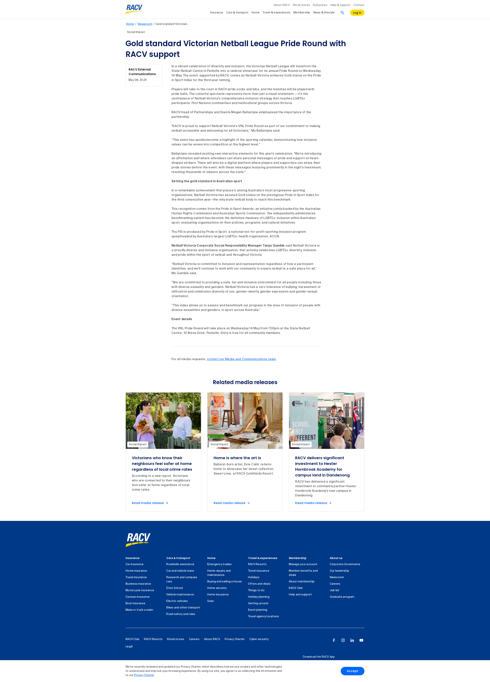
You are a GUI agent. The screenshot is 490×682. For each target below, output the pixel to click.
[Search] (342, 13)
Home (256, 12)
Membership (301, 12)
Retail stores (301, 5)
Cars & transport (237, 12)
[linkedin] (352, 640)
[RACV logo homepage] (134, 9)
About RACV (282, 5)
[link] (138, 540)
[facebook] (334, 640)
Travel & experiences (276, 12)
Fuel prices (320, 5)
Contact (359, 5)
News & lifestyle (324, 12)
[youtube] (361, 640)
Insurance (216, 12)
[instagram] (343, 640)
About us (336, 558)
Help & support (340, 5)
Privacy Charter (144, 675)
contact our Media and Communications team (241, 359)
